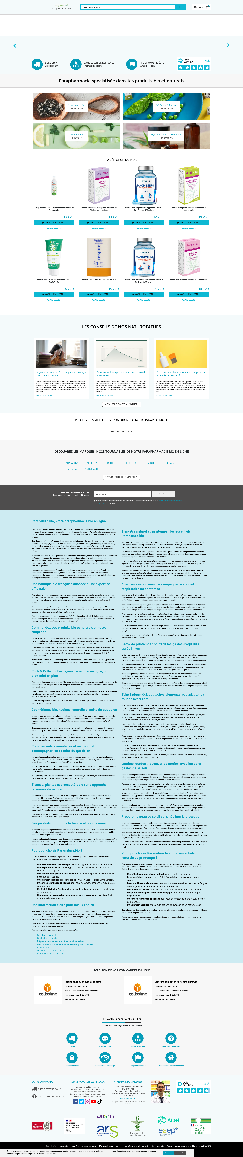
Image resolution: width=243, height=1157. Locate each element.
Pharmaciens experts (138, 1046)
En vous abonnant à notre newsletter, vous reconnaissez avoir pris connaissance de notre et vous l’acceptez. (139, 501)
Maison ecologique (175, 13)
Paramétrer (180, 1153)
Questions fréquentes (47, 935)
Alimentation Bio (160, 13)
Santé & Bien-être (71, 13)
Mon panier (199, 7)
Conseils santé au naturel (123, 404)
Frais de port (43, 947)
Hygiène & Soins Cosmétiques (145, 13)
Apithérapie (101, 13)
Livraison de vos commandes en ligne (121, 970)
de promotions (122, 431)
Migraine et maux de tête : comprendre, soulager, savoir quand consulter (61, 374)
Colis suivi (72, 1046)
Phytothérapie (86, 13)
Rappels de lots (157, 1146)
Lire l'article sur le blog (44, 395)
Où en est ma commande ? (50, 950)
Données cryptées (72, 1065)
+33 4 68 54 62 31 (128, 1099)
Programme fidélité (138, 1065)
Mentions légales (106, 1146)
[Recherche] (180, 7)
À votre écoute (105, 1046)
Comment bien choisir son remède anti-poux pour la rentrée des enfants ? (181, 374)
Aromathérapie (55, 13)
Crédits (169, 1146)
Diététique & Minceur (130, 13)
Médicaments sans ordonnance (171, 1065)
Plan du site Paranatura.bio (50, 953)
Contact (119, 1146)
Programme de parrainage (105, 1065)
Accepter (168, 1153)
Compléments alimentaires (39, 13)
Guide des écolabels (47, 938)
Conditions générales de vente (137, 1146)
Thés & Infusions (116, 13)
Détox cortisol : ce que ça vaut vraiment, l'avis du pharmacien (121, 374)
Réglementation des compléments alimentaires (60, 941)
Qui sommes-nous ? (183, 1146)
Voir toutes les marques (122, 477)
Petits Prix (204, 13)
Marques (190, 13)
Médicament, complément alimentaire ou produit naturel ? (65, 944)
